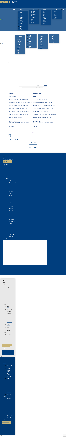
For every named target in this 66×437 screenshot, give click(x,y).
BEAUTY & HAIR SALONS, (36, 99)
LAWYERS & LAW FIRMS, (11, 117)
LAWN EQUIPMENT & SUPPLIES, (25, 111)
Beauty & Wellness (35, 98)
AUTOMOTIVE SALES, (26, 99)
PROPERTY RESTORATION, (45, 114)
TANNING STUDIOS (45, 99)
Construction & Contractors (12, 104)
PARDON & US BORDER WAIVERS (18, 117)
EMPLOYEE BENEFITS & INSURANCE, (37, 109)
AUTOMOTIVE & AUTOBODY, (21, 99)
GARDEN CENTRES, (11, 112)
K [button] (31, 87)
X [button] (41, 87)
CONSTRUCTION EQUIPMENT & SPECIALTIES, (24, 105)
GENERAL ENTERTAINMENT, (12, 97)
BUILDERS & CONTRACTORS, (12, 105)
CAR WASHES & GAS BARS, (12, 100)
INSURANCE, (34, 108)
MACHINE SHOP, (35, 115)
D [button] (26, 87)
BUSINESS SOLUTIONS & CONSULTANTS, (27, 102)
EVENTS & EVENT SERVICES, (12, 109)
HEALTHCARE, (45, 105)
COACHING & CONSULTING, (12, 102)
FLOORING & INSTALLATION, (25, 114)
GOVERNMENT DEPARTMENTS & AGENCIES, (38, 111)
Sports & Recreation (11, 126)
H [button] (29, 87)
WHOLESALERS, (43, 117)
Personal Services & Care (12, 119)
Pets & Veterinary (35, 119)
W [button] (40, 87)
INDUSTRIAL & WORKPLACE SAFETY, (37, 114)
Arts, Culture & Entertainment (12, 96)
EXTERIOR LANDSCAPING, (19, 111)
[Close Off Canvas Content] (1, 356)
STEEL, (50, 117)
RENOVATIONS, (20, 114)
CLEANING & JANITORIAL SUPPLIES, (19, 102)
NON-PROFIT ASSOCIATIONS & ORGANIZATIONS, (14, 108)
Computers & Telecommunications (37, 101)
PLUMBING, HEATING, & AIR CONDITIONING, (13, 114)
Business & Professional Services (13, 101)
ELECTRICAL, (30, 105)
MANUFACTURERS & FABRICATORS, (37, 117)
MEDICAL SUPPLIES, (53, 105)
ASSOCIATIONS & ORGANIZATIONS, (23, 108)
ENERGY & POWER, (11, 122)
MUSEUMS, (20, 97)
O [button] (34, 87)
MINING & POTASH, (47, 117)
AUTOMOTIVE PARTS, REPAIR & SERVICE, (13, 99)
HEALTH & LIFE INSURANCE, (50, 108)
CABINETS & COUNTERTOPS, (12, 115)
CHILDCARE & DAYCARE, (18, 109)
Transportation (35, 126)
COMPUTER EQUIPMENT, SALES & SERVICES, (47, 102)
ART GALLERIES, (17, 97)
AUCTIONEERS (35, 97)
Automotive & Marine (11, 98)
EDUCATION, (44, 111)
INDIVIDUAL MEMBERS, (48, 111)
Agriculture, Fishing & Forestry (37, 93)
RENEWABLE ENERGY (26, 122)
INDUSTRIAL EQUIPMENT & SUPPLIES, (52, 114)
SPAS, (42, 99)
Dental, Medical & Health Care (37, 104)
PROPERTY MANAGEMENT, (40, 122)
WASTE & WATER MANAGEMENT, (16, 122)
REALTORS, (44, 122)
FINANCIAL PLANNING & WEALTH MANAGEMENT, (41, 108)
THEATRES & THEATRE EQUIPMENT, (26, 97)
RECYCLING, (22, 122)
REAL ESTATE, (34, 122)
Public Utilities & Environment (12, 121)
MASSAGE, (40, 99)
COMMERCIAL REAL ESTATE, (48, 122)
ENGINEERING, (17, 105)
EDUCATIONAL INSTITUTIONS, (36, 112)
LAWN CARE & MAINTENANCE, (12, 111)
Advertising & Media (11, 93)
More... (30, 97)
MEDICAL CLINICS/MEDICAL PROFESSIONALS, (38, 105)
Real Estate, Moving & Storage (37, 121)
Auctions (34, 96)
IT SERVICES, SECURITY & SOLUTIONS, (37, 102)
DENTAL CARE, (48, 105)
